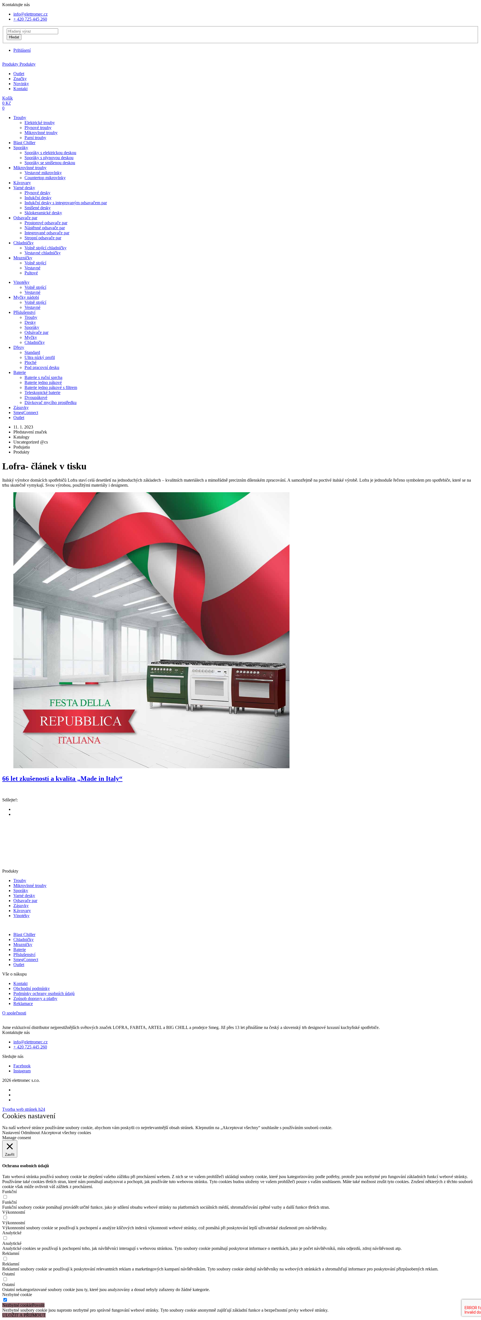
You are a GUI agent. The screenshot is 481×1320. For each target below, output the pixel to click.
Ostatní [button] (8, 1274)
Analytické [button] (11, 1232)
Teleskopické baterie (42, 392)
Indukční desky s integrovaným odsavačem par (65, 202)
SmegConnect (25, 412)
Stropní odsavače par (42, 237)
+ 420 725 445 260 (30, 19)
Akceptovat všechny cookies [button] (66, 1132)
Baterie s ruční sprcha (43, 377)
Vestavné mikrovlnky (43, 172)
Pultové (31, 272)
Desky (30, 322)
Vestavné (32, 267)
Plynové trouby (37, 127)
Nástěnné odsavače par (44, 227)
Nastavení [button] (11, 1132)
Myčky (30, 337)
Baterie (19, 372)
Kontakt (20, 88)
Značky (20, 78)
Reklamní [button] (10, 1253)
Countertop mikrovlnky (45, 177)
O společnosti (14, 1013)
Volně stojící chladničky (45, 247)
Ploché (30, 362)
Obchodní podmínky (31, 988)
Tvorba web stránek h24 (23, 1109)
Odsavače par (25, 217)
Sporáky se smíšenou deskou (49, 162)
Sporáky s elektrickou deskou (50, 152)
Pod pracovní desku (41, 367)
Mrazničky (22, 257)
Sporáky (20, 147)
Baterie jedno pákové (43, 382)
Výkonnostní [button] (13, 1212)
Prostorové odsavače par (45, 222)
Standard (32, 352)
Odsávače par (36, 332)
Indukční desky (37, 197)
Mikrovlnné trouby (41, 132)
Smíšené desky (37, 207)
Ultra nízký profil (39, 357)
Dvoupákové (35, 397)
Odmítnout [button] (30, 1132)
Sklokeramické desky (43, 212)
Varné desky (24, 187)
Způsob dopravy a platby (35, 998)
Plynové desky (37, 192)
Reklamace (23, 1003)
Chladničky (23, 242)
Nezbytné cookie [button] (17, 1294)
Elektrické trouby (39, 122)
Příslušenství (24, 312)
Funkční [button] (9, 1191)
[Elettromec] (240, 59)
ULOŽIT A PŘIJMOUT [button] (24, 1315)
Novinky (21, 83)
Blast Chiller (24, 142)
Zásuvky (21, 407)
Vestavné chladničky (42, 252)
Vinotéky (21, 282)
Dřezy (18, 347)
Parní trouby (35, 137)
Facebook (22, 1065)
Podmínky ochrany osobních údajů (44, 993)
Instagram (22, 1070)
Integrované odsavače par (46, 232)
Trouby (19, 117)
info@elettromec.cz (30, 14)
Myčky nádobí (26, 297)
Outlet (18, 73)
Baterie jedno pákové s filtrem (50, 387)
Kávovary (22, 182)
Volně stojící (35, 262)
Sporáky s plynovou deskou (48, 157)
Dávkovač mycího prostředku (50, 402)
